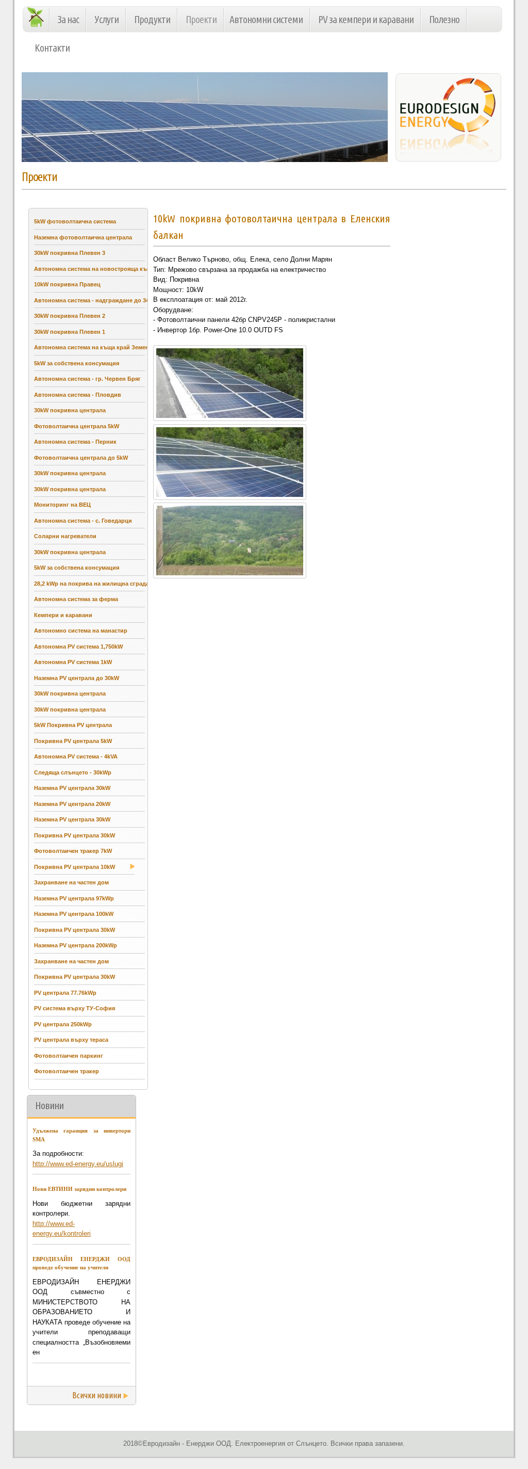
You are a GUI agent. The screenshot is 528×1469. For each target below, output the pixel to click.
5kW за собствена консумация (76, 363)
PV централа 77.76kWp (65, 993)
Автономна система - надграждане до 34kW (95, 300)
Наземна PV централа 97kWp (74, 898)
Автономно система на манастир (80, 630)
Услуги (106, 19)
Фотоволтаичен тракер (66, 1071)
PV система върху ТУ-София (74, 1008)
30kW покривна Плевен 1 (69, 332)
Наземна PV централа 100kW (73, 914)
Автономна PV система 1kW (73, 662)
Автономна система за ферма (76, 599)
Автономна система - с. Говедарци (83, 521)
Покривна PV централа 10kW (74, 867)
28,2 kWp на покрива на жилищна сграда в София (104, 583)
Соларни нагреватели (65, 536)
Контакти (52, 48)
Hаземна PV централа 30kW (72, 788)
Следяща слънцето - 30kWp (72, 772)
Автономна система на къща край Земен (91, 347)
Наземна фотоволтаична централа (83, 237)
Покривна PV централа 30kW (74, 835)
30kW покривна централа (70, 410)
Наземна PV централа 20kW (72, 804)
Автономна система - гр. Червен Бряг (87, 379)
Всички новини (96, 1395)
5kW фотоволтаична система (75, 221)
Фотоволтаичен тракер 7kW (73, 851)
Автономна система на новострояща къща (94, 269)
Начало (38, 16)
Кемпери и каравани (63, 615)
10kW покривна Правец (67, 284)
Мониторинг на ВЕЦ (62, 505)
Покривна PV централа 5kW (73, 741)
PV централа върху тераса (71, 1040)
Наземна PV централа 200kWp (75, 945)
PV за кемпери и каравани (366, 19)
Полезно (444, 19)
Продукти (152, 19)
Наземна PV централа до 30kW (76, 678)
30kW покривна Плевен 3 (69, 253)
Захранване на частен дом (71, 882)
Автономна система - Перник (75, 442)
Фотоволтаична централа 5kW (76, 426)
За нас (68, 19)
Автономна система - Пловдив (77, 395)
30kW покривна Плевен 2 (69, 316)
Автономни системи (266, 19)
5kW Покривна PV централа (73, 725)
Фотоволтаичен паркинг (68, 1056)
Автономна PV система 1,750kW (78, 646)
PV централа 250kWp (63, 1024)
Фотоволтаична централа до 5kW (81, 458)
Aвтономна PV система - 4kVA (76, 756)
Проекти (201, 19)
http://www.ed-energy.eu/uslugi (77, 1164)
